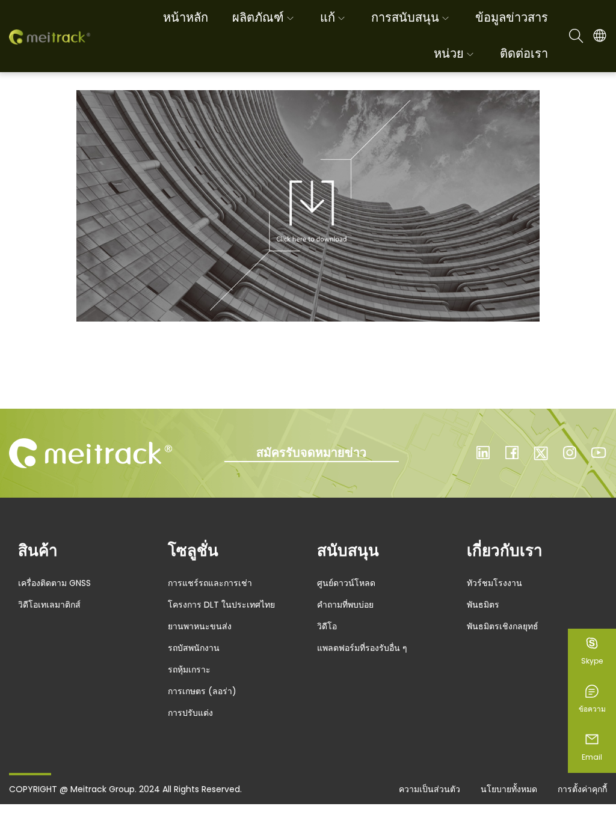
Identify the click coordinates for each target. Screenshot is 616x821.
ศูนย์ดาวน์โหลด (346, 583)
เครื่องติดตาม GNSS (54, 583)
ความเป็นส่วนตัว (429, 789)
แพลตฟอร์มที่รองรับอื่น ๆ (362, 648)
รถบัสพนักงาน (194, 648)
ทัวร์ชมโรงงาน (494, 583)
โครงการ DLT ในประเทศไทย (221, 605)
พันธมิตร (483, 605)
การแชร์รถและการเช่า (210, 583)
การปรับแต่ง (190, 713)
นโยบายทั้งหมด (509, 789)
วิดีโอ (327, 626)
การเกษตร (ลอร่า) (202, 691)
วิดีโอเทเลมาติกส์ (49, 605)
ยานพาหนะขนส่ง (200, 626)
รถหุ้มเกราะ (189, 670)
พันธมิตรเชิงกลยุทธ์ (502, 626)
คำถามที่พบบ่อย (345, 605)
